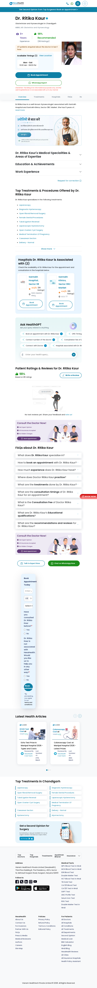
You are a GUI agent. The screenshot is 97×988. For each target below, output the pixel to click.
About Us (19, 919)
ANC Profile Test (68, 895)
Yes (28, 629)
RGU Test (65, 901)
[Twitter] (21, 881)
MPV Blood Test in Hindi (71, 866)
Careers (18, 945)
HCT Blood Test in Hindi (71, 879)
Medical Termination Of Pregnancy (34, 234)
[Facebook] (17, 882)
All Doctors (66, 919)
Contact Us (20, 923)
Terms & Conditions (46, 926)
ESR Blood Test (67, 872)
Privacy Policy (44, 919)
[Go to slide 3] (50, 770)
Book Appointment (32, 303)
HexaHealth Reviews (69, 951)
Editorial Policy (44, 929)
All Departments (68, 932)
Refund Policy (44, 923)
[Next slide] (80, 716)
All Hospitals (66, 923)
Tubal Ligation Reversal (29, 221)
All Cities (64, 955)
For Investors (20, 926)
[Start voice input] (74, 355)
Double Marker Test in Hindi (70, 906)
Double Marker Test (69, 875)
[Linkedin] (26, 881)
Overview (22, 97)
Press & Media (21, 935)
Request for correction (68, 180)
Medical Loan (67, 939)
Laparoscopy (25, 205)
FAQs (70, 97)
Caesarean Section (27, 238)
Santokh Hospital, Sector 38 (34, 280)
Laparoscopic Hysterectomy (31, 226)
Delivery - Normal (26, 242)
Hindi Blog (65, 948)
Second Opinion (68, 935)
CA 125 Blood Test (69, 885)
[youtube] (35, 881)
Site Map (19, 948)
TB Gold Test (66, 882)
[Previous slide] (75, 716)
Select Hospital (29, 605)
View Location (45, 55)
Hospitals (56, 97)
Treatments (39, 97)
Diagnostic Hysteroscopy (30, 209)
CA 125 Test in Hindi (69, 888)
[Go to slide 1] (46, 770)
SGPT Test (65, 891)
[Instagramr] (30, 882)
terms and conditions (28, 703)
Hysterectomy (23, 815)
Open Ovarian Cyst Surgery (31, 230)
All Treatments (67, 929)
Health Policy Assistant (71, 961)
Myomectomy (58, 815)
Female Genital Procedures (31, 217)
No (27, 633)
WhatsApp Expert (39, 83)
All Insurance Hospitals (71, 958)
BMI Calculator (67, 942)
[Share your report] (22, 355)
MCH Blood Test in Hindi (71, 869)
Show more (46, 248)
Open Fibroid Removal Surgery (32, 213)
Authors (18, 942)
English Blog (66, 945)
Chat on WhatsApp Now (64, 563)
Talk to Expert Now (32, 563)
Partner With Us (21, 929)
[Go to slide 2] (48, 770)
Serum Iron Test (68, 898)
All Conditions (67, 926)
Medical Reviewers (23, 939)
